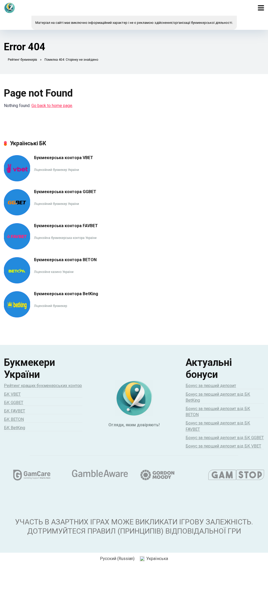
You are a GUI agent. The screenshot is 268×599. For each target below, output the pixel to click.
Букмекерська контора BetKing (66, 293)
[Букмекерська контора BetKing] (17, 316)
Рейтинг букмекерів (22, 59)
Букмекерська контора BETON (65, 259)
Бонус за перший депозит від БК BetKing (218, 397)
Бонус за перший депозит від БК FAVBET (218, 426)
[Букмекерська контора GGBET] (17, 213)
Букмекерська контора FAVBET (66, 225)
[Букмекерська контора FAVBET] (17, 247)
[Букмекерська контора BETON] (17, 281)
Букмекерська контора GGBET (65, 191)
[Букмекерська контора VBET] (17, 179)
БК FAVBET (14, 410)
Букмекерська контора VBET (63, 157)
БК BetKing (14, 427)
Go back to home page (51, 105)
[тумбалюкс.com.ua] (9, 7)
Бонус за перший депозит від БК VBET (223, 446)
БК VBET (12, 394)
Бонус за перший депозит (211, 385)
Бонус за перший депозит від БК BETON (218, 411)
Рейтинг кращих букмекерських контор (43, 385)
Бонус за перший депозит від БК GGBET (225, 437)
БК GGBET (13, 402)
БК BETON (14, 419)
